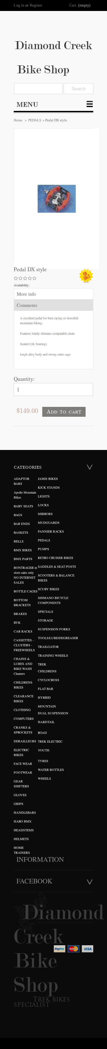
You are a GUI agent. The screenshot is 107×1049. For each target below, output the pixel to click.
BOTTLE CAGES (26, 591)
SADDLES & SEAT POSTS (57, 566)
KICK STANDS (49, 487)
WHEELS (44, 778)
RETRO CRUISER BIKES (55, 557)
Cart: (73, 5)
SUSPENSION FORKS (54, 629)
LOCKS (43, 505)
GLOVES (20, 795)
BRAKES (20, 613)
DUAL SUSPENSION (53, 713)
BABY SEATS (23, 506)
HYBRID (44, 697)
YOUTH (43, 750)
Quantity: (24, 378)
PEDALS (34, 120)
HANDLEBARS (25, 812)
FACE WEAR (23, 763)
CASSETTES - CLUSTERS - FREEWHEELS (24, 645)
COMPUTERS (24, 718)
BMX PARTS (23, 558)
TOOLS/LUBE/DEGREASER (58, 638)
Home (18, 120)
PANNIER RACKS (51, 531)
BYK (17, 622)
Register (36, 5)
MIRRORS (45, 513)
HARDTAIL (46, 722)
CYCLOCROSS (48, 680)
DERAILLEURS (25, 741)
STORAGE (45, 620)
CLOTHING (22, 709)
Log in (19, 5)
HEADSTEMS (24, 830)
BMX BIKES (23, 550)
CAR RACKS (23, 631)
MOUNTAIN (47, 706)
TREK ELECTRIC (50, 741)
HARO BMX (23, 821)
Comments (27, 305)
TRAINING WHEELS (53, 655)
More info (26, 294)
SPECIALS (45, 611)
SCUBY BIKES (48, 589)
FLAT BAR (45, 688)
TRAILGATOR (48, 646)
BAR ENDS (22, 523)
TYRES (43, 761)
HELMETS (21, 839)
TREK (42, 664)
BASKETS (21, 532)
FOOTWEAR (23, 772)
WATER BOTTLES (51, 769)
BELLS (19, 541)
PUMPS (43, 549)
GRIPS (18, 803)
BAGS (18, 515)
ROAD (42, 732)
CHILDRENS (47, 671)
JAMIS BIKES (48, 478)
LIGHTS (44, 496)
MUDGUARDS (49, 522)
